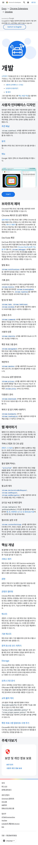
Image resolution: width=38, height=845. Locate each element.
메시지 (4, 614)
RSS (3, 827)
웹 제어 (8, 92)
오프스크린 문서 (8, 681)
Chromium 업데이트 (8, 799)
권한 (3, 579)
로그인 (34, 2)
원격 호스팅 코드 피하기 (11, 646)
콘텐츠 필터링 (7, 591)
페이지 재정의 (11, 225)
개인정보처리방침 (11, 835)
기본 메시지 (6, 634)
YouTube (4, 820)
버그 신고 (4, 786)
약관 (3, 835)
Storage (5, 661)
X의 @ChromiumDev (8, 817)
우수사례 (4, 802)
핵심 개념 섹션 (23, 96)
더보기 (8, 194)
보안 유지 (9, 765)
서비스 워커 (6, 559)
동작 (3, 141)
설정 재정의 (6, 220)
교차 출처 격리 (8, 698)
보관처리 (4, 805)
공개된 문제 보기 (6, 790)
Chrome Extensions (19, 8)
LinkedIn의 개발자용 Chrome (10, 824)
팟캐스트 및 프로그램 (8, 808)
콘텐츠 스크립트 (7, 448)
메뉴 (3, 154)
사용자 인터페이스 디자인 (14, 85)
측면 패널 (5, 126)
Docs (4, 8)
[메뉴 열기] (3, 2)
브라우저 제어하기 (12, 89)
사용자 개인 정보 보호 (14, 768)
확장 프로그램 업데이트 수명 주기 (15, 723)
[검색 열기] (24, 2)
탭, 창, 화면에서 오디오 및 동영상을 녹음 (20, 512)
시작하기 (5, 76)
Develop (9, 12)
